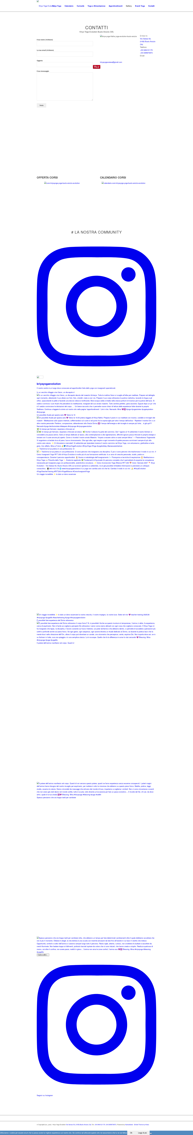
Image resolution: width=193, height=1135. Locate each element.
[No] (151, 1133)
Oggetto (40, 61)
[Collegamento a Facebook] (142, 1127)
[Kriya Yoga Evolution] (46, 6)
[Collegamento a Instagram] (146, 1127)
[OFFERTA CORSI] (37, 175)
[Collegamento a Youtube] (154, 1127)
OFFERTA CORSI (47, 177)
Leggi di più (142, 1133)
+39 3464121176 (146, 50)
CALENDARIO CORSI (113, 177)
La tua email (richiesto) (45, 50)
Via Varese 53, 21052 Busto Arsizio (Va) (147, 41)
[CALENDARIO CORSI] (100, 175)
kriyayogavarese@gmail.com (111, 62)
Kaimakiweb (129, 1124)
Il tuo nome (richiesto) (45, 40)
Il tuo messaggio (43, 71)
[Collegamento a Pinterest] (150, 1127)
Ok (131, 1133)
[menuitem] (57, 6)
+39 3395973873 (146, 52)
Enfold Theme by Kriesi (141, 1124)
